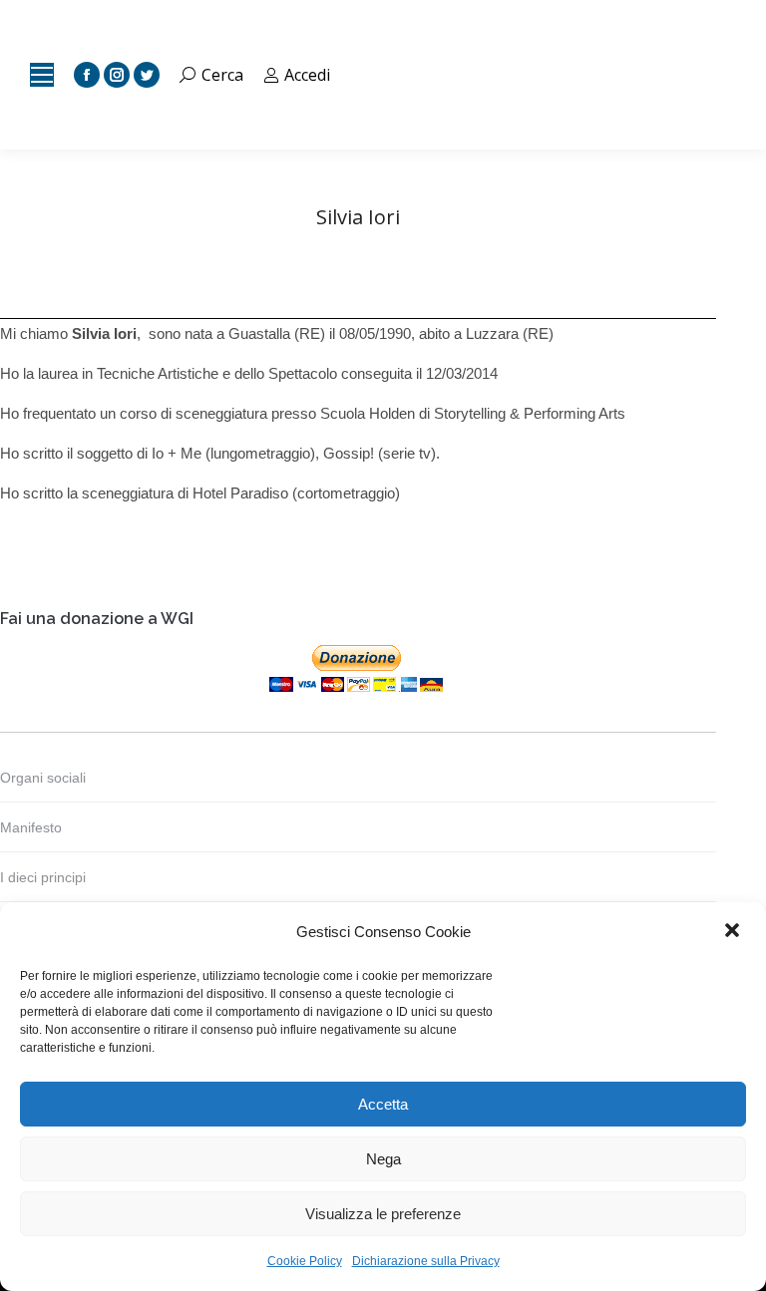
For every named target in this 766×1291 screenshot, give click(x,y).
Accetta (383, 1104)
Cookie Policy (304, 1261)
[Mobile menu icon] (42, 75)
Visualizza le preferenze (383, 1213)
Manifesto (31, 827)
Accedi (307, 75)
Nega (383, 1158)
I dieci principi (43, 877)
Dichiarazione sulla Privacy (426, 1261)
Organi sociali (43, 778)
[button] (734, 932)
